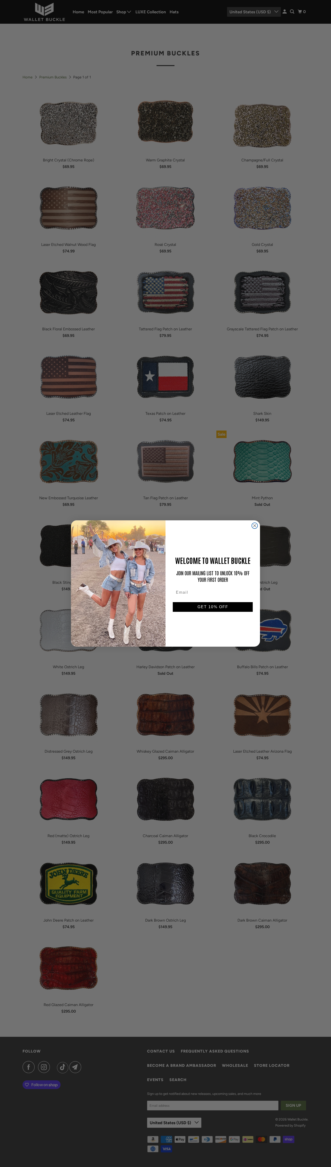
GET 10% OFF (212, 607)
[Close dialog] (255, 526)
